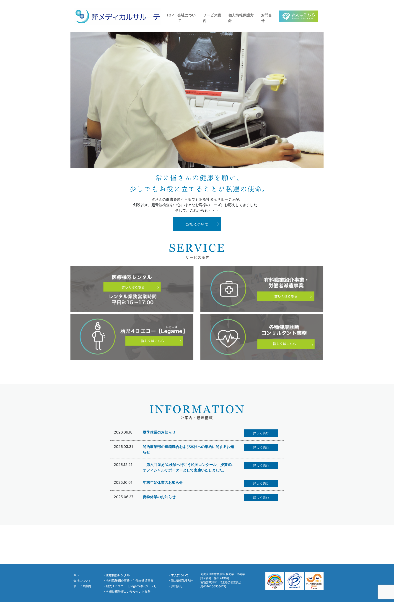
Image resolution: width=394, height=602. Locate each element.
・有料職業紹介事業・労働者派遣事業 (128, 580)
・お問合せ (175, 586)
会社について (186, 18)
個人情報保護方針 (241, 18)
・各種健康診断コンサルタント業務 (126, 591)
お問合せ (266, 18)
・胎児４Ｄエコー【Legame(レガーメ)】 (130, 586)
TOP (170, 15)
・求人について (178, 575)
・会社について (80, 580)
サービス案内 (212, 18)
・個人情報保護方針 (180, 580)
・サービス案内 (80, 586)
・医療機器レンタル (116, 575)
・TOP (74, 575)
